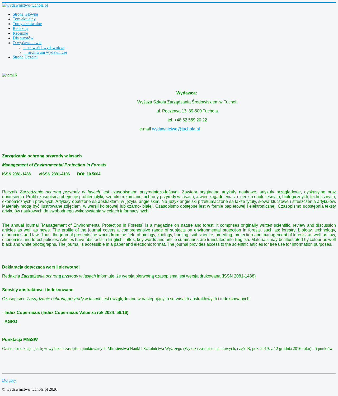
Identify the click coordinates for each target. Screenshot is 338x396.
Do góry (9, 380)
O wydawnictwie (27, 42)
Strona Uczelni (25, 57)
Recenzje (20, 33)
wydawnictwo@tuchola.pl (176, 129)
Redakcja (20, 28)
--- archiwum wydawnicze (45, 52)
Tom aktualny (24, 19)
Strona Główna (25, 14)
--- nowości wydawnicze (43, 47)
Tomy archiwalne (27, 23)
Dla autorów (23, 38)
